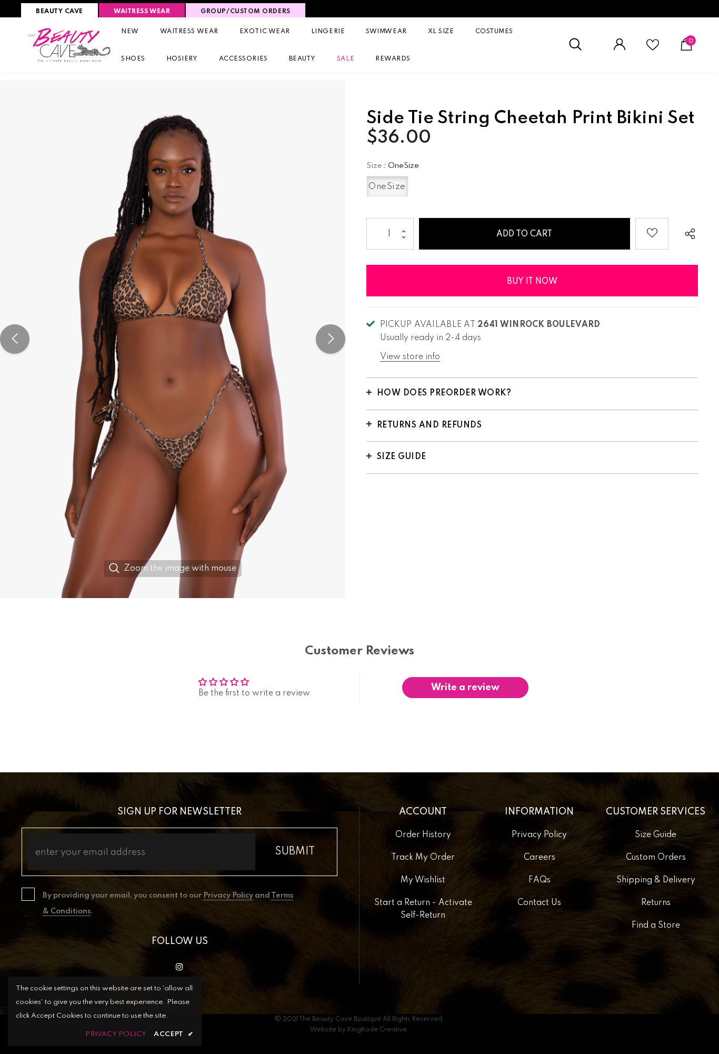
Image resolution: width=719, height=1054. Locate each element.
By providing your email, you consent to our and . (168, 903)
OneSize (387, 186)
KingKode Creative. (378, 1030)
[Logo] (69, 45)
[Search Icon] (581, 44)
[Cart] (686, 48)
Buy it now (532, 281)
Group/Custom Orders (245, 11)
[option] (172, 339)
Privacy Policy (228, 895)
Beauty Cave (59, 11)
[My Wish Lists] (652, 49)
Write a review (465, 687)
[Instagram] (179, 967)
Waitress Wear (142, 11)
